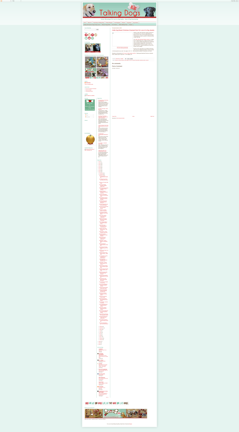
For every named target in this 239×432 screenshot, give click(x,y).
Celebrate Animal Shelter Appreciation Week (103, 288)
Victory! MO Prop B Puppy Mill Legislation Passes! (103, 314)
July (100, 330)
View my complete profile (89, 84)
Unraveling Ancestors (89, 91)
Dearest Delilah (101, 374)
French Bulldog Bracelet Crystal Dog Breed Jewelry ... (103, 305)
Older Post (152, 116)
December (101, 173)
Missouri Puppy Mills (106, 24)
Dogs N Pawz (101, 382)
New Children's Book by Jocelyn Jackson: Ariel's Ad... (103, 320)
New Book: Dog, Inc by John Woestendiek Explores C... (103, 202)
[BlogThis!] (128, 58)
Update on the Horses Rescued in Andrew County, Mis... (103, 219)
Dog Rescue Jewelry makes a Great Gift (102, 210)
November (101, 174)
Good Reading (117, 22)
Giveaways (129, 22)
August (100, 329)
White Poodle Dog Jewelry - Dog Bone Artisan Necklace (103, 189)
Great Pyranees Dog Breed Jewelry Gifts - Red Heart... (103, 279)
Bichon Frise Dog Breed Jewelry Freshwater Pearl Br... (103, 285)
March (100, 336)
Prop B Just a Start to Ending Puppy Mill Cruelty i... (102, 308)
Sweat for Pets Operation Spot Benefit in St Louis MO (103, 276)
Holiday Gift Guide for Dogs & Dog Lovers (92, 24)
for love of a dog (131, 60)
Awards (130, 24)
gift (134, 60)
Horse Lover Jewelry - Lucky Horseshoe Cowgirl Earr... (103, 216)
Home (85, 22)
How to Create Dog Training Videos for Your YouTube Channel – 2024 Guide (103, 365)
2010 (100, 171)
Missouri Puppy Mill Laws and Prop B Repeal (103, 205)
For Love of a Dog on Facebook (91, 88)
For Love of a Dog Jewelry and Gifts (129, 53)
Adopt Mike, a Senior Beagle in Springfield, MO (103, 241)
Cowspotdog (101, 386)
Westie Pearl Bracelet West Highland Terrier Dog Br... (103, 299)
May (100, 333)
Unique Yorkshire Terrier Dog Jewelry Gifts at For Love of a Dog (103, 126)
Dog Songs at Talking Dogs (98, 22)
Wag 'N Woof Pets (102, 377)
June (100, 332)
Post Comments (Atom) (120, 118)
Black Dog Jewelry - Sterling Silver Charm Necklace (103, 235)
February (101, 338)
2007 (100, 344)
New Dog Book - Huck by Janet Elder (103, 302)
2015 (100, 164)
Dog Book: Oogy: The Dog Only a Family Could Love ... (103, 269)
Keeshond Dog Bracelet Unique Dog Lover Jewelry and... (103, 317)
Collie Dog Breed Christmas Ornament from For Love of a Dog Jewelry (133, 30)
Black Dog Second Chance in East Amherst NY (102, 238)
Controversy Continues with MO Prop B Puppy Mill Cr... (103, 213)
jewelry (144, 60)
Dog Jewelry (135, 22)
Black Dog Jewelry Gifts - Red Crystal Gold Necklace (103, 273)
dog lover (123, 60)
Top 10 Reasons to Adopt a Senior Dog (103, 282)
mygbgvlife (101, 349)
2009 (100, 341)
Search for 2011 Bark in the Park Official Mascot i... (103, 324)
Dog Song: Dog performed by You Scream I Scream (103, 207)
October (100, 326)
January (100, 339)
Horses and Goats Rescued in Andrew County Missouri (103, 226)
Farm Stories (114, 24)
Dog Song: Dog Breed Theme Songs (103, 297)
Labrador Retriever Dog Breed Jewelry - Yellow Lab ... (103, 253)
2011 (100, 170)
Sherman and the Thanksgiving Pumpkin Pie (103, 176)
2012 (100, 168)
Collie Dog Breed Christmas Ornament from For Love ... (103, 260)
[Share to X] (130, 58)
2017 (100, 161)
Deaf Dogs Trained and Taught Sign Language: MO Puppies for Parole (103, 117)
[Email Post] (125, 58)
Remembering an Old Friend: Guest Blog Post (103, 101)
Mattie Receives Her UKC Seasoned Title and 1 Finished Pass (103, 356)
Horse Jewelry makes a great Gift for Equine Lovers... (103, 223)
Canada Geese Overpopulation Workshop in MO (103, 134)
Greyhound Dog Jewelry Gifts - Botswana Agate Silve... (103, 266)
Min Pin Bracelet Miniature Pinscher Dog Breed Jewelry (103, 311)
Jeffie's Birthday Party (123, 24)
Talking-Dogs (88, 82)
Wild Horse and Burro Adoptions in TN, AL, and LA (103, 294)
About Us (89, 22)
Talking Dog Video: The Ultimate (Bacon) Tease (102, 151)
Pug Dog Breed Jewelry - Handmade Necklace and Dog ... (103, 198)
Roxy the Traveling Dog (103, 369)
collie (119, 60)
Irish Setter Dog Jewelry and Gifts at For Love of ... (103, 180)
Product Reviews (109, 22)
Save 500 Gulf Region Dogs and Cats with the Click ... (103, 195)
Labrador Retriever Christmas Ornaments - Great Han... (103, 192)
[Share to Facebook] (131, 58)
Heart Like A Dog (102, 373)
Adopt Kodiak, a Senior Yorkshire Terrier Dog (103, 232)
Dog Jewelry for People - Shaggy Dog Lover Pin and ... (103, 248)
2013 (100, 167)
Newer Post (114, 116)
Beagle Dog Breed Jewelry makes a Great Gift (103, 244)
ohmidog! (100, 363)
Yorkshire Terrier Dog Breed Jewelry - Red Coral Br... (103, 229)
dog (120, 60)
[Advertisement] (133, 105)
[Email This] (127, 58)
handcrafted (137, 60)
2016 (100, 163)
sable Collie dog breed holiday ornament (142, 39)
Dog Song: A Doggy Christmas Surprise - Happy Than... (103, 185)
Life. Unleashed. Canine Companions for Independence (103, 256)
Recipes (123, 22)
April (100, 335)
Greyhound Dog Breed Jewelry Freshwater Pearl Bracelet (103, 290)
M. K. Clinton (101, 360)
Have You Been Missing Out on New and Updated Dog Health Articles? (103, 394)
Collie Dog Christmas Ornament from (122, 47)
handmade (141, 60)
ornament (147, 60)
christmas (116, 60)
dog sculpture (127, 60)
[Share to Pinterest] (132, 58)
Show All (107, 397)
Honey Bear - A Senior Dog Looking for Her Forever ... (103, 263)
